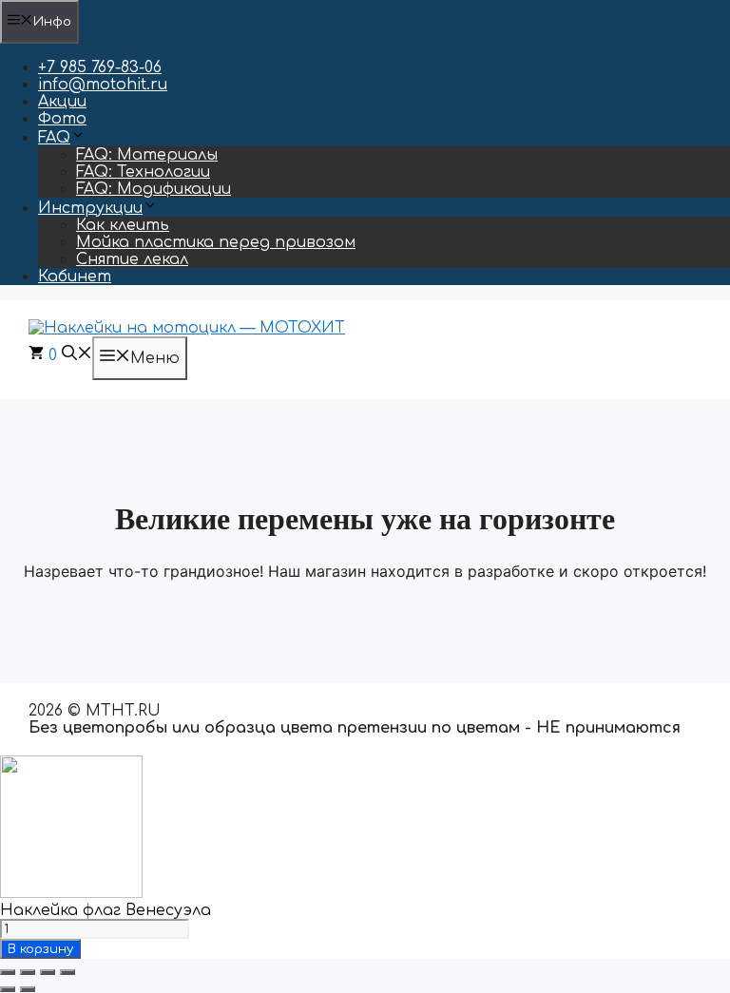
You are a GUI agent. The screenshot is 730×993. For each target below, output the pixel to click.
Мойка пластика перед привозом (215, 242)
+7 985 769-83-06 (100, 67)
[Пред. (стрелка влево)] (7, 989)
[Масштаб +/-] (7, 972)
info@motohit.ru (102, 84)
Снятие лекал (132, 259)
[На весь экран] (27, 972)
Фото (62, 118)
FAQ (54, 137)
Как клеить (122, 225)
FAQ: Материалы (147, 154)
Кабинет (74, 276)
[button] (77, 355)
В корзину (40, 949)
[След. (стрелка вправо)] (27, 989)
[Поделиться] (47, 972)
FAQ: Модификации (153, 189)
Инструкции (90, 208)
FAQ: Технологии (143, 172)
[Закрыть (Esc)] (67, 972)
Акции (62, 101)
